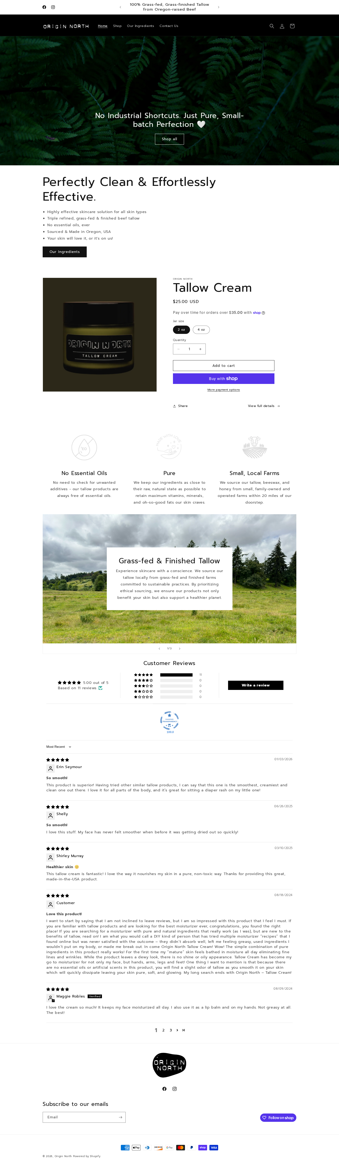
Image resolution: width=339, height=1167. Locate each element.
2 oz (181, 329)
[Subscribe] (120, 1117)
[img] (57, 760)
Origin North (63, 1156)
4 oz (201, 329)
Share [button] (183, 406)
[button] (272, 26)
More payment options (224, 390)
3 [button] (171, 1030)
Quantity (179, 340)
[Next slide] (180, 649)
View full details (261, 406)
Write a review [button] (256, 685)
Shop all (169, 139)
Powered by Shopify (87, 1156)
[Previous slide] (159, 649)
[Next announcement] (219, 7)
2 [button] (163, 1030)
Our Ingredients (65, 251)
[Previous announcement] (120, 7)
